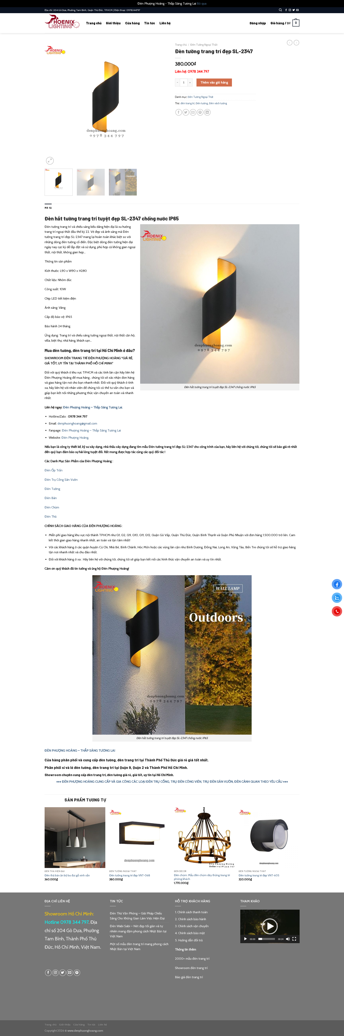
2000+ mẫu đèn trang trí (192, 958)
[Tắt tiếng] (288, 939)
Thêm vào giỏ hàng (214, 82)
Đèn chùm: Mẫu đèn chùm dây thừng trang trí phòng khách (202, 877)
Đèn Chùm (52, 507)
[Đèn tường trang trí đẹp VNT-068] (139, 837)
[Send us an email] (297, 10)
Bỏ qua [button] (201, 3)
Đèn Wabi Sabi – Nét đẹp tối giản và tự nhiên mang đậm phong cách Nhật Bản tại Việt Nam (138, 931)
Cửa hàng (132, 23)
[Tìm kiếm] (280, 10)
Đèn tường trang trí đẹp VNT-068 (129, 875)
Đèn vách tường (218, 103)
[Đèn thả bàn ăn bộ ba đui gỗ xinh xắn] (75, 837)
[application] (270, 926)
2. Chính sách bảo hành (190, 919)
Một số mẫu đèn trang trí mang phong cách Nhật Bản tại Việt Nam (139, 946)
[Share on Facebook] (178, 112)
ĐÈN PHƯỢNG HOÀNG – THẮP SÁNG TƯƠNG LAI (80, 750)
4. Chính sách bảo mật (190, 933)
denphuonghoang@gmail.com (77, 423)
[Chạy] (245, 939)
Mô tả (48, 207)
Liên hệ (165, 23)
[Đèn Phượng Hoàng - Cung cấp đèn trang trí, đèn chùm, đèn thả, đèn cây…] (62, 23)
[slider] (266, 939)
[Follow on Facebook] (286, 10)
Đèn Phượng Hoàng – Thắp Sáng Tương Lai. (93, 407)
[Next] (161, 103)
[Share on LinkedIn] (207, 112)
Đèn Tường (52, 489)
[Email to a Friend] (193, 112)
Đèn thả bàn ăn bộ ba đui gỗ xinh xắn (67, 875)
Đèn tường (202, 103)
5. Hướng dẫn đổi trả (189, 940)
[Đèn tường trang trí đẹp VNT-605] (269, 837)
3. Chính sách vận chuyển (192, 926)
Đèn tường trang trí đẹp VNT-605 (259, 875)
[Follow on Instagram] (290, 10)
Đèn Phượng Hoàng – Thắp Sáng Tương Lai (91, 430)
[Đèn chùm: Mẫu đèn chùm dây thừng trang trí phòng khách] (204, 837)
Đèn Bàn (51, 498)
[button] (270, 926)
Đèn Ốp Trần (54, 470)
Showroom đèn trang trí (191, 968)
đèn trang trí (187, 103)
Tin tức (149, 23)
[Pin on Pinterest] (200, 112)
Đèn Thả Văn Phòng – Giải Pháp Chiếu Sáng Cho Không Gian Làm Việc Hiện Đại (137, 915)
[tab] (48, 208)
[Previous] (52, 103)
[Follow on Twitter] (293, 10)
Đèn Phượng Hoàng (75, 437)
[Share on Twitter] (186, 112)
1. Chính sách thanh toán (191, 912)
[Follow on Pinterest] (77, 972)
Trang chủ (94, 23)
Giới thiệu (113, 23)
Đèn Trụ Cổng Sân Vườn (61, 480)
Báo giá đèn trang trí (189, 977)
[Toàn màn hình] (294, 939)
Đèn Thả (51, 516)
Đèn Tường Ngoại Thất (203, 44)
